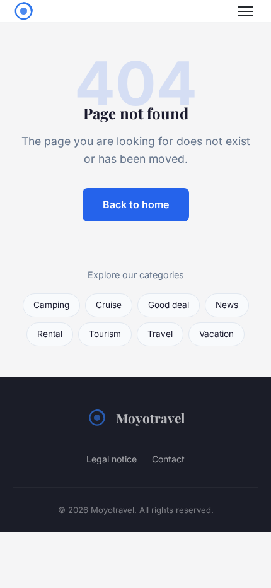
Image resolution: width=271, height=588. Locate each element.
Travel (160, 334)
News (227, 305)
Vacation (216, 334)
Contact (168, 459)
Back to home (136, 204)
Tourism (105, 334)
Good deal (168, 305)
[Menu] (245, 11)
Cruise (109, 305)
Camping (51, 305)
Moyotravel (150, 417)
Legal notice (111, 459)
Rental (49, 334)
